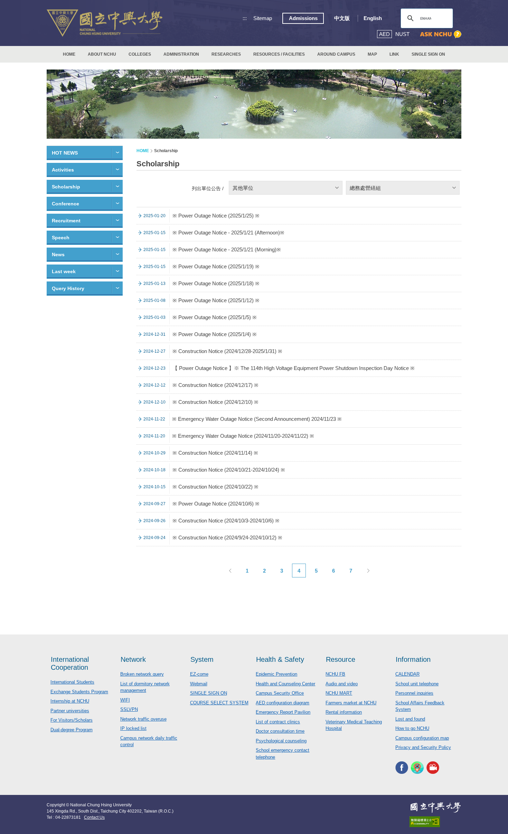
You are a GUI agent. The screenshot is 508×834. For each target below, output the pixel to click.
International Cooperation (70, 663)
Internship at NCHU (69, 701)
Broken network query (142, 674)
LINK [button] (394, 54)
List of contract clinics (278, 721)
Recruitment (66, 220)
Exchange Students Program (79, 691)
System (202, 659)
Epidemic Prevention (276, 674)
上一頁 (230, 570)
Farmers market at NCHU (351, 702)
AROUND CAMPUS (336, 54)
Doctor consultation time (280, 731)
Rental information (344, 712)
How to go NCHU (412, 728)
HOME (69, 54)
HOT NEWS (65, 153)
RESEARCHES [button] (226, 54)
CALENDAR (407, 674)
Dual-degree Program (71, 729)
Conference (65, 203)
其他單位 (243, 188)
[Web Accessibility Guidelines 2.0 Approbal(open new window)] (435, 821)
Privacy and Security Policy (423, 747)
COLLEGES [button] (140, 54)
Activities (63, 170)
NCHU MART (339, 693)
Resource (340, 659)
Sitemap (262, 18)
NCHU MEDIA (432, 767)
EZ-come (199, 674)
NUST (402, 34)
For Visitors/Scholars (71, 720)
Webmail (198, 683)
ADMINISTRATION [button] (181, 54)
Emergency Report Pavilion (283, 712)
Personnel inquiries (414, 693)
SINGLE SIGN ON (428, 54)
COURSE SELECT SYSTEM (219, 702)
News (58, 254)
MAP (372, 54)
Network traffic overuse (143, 719)
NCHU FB (335, 674)
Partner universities (69, 710)
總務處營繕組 (365, 188)
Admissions (303, 18)
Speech (60, 237)
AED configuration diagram (282, 702)
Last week (64, 271)
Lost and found (410, 719)
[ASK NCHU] (440, 34)
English (373, 18)
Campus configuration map (422, 738)
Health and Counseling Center (285, 683)
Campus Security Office (280, 693)
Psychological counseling (281, 740)
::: (245, 18)
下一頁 (368, 570)
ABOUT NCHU (102, 54)
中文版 (342, 18)
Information (413, 659)
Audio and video (342, 683)
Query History (68, 288)
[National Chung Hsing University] (104, 23)
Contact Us (94, 817)
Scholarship (66, 186)
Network (133, 659)
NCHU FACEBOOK (401, 767)
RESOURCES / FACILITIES (279, 54)
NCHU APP (417, 767)
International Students (72, 682)
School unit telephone (417, 683)
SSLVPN (129, 709)
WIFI (125, 700)
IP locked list (133, 728)
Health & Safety (280, 659)
